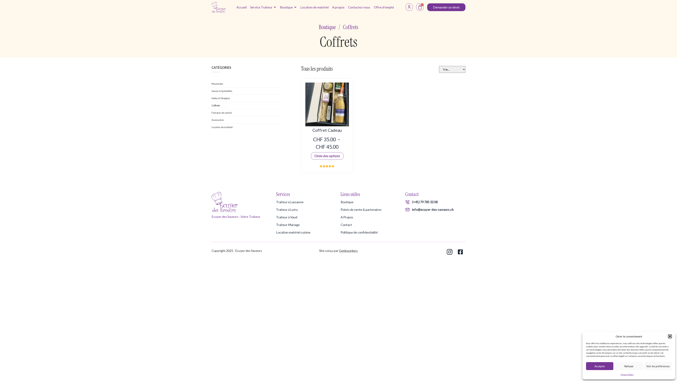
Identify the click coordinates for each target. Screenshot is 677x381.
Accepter (599, 366)
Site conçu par (338, 251)
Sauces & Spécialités (222, 91)
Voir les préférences (658, 366)
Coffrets (216, 105)
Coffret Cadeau (327, 130)
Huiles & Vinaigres (221, 98)
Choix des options (327, 156)
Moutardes (217, 83)
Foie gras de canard (222, 112)
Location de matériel (222, 127)
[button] (670, 336)
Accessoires (218, 120)
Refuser (629, 366)
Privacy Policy (627, 374)
